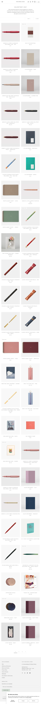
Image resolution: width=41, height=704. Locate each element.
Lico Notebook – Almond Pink (30, 95)
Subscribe (5, 690)
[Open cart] (34, 1)
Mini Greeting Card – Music (10, 436)
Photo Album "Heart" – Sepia (10, 200)
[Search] (30, 1)
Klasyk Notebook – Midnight (30, 513)
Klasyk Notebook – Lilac (30, 487)
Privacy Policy (28, 697)
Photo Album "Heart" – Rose (10, 358)
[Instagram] (24, 673)
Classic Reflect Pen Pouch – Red (30, 279)
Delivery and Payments (6, 666)
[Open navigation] (2, 1)
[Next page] (25, 651)
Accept (23, 700)
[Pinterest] (27, 673)
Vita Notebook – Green (30, 174)
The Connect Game (30, 436)
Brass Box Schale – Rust (10, 617)
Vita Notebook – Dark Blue (30, 148)
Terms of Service (5, 671)
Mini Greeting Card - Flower (10, 461)
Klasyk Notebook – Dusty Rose (30, 617)
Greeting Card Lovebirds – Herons (11, 383)
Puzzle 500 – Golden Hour (30, 592)
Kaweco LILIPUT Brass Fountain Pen (10, 513)
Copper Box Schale (10, 592)
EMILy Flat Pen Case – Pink (30, 383)
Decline (33, 700)
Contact (3, 677)
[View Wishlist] (32, 1)
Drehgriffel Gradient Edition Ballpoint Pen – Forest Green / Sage (30, 566)
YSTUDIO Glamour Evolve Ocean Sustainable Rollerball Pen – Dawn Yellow (10, 410)
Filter (37, 18)
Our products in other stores (7, 675)
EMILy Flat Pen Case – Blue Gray (30, 408)
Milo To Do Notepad (30, 43)
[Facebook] (22, 673)
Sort (28, 18)
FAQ (2, 664)
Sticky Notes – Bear (10, 642)
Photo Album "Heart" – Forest (10, 227)
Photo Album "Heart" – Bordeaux (30, 358)
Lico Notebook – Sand (30, 69)
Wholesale (4, 673)
